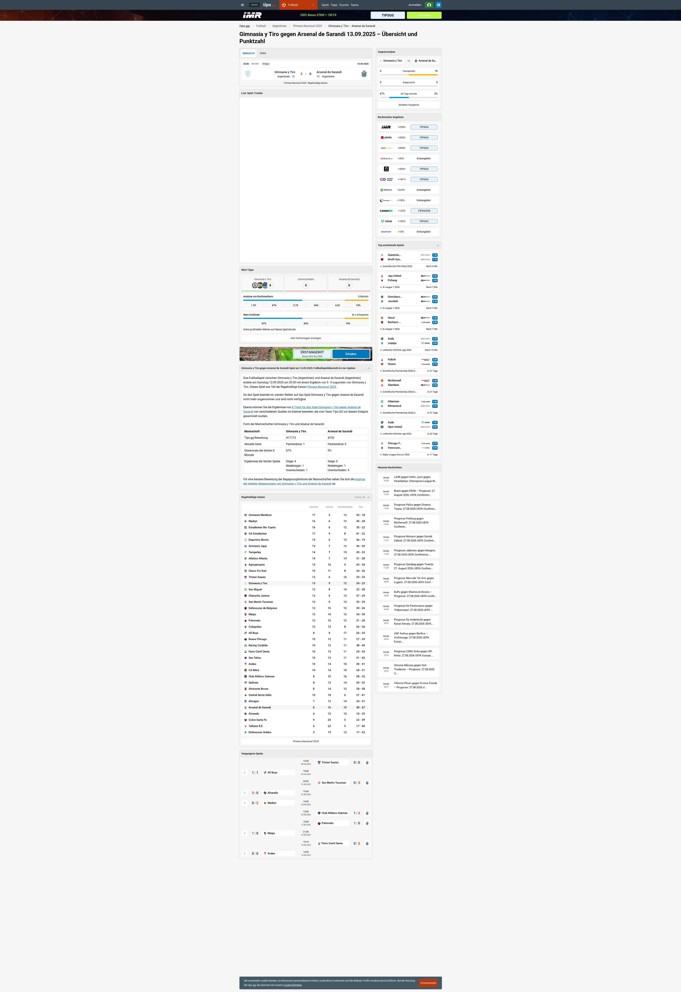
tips (269, 4)
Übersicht (248, 53)
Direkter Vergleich (409, 104)
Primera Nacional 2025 (321, 386)
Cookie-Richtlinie (293, 985)
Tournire (344, 5)
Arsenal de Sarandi (329, 72)
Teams (355, 5)
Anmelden (415, 5)
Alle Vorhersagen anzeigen (306, 338)
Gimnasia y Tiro (285, 72)
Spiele (325, 5)
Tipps (334, 5)
